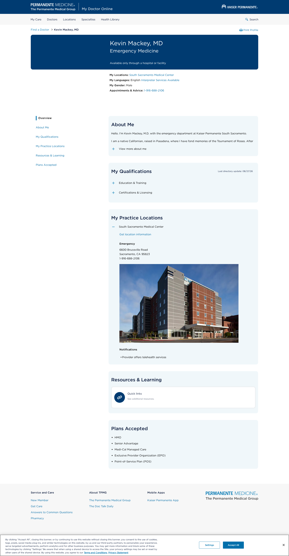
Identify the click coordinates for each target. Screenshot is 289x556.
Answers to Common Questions (52, 512)
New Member (39, 500)
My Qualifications (47, 136)
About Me (42, 127)
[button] (183, 149)
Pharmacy (37, 518)
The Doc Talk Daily (101, 506)
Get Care (36, 506)
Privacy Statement (118, 552)
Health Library (110, 19)
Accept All (233, 545)
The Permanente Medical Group (110, 500)
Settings (209, 545)
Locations (69, 19)
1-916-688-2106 (154, 90)
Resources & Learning (50, 155)
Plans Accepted (46, 164)
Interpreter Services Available (160, 80)
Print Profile (250, 30)
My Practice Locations (50, 146)
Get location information (135, 234)
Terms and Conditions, (96, 552)
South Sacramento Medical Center (151, 75)
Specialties (88, 19)
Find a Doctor (40, 29)
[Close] (283, 545)
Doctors (52, 19)
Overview (45, 118)
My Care (36, 19)
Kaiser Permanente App (163, 500)
